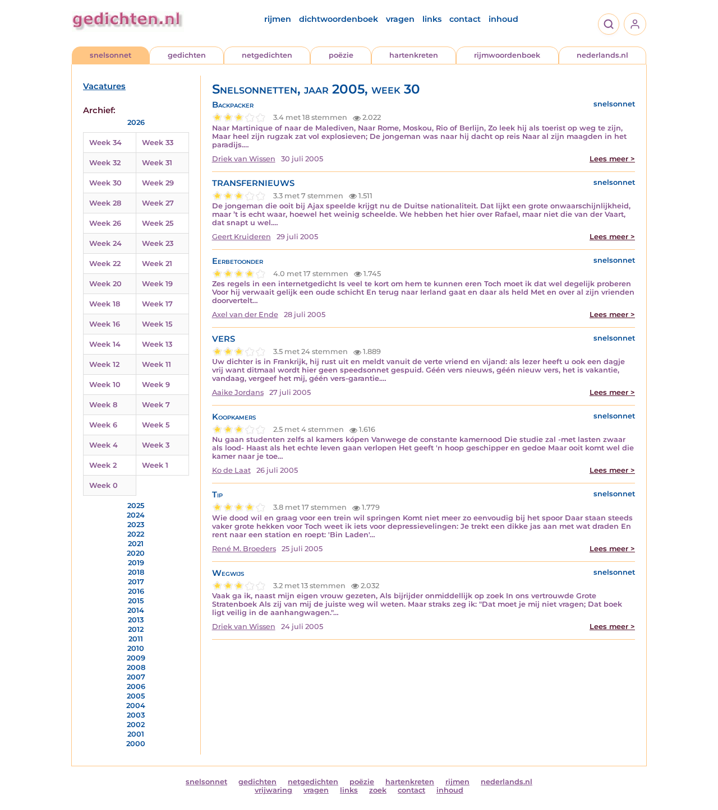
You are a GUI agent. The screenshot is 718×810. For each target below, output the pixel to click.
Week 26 (105, 223)
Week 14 (105, 344)
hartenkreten (413, 55)
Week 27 (158, 203)
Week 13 (157, 344)
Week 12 (104, 364)
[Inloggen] (635, 24)
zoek (377, 790)
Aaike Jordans (238, 392)
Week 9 (156, 384)
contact (465, 19)
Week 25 (157, 223)
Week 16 (104, 324)
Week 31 (157, 163)
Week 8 (103, 405)
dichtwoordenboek (338, 19)
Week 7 (156, 405)
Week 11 (156, 364)
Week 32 (105, 163)
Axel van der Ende (245, 314)
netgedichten (267, 55)
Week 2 (103, 465)
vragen (400, 19)
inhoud (503, 19)
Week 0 (103, 485)
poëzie (341, 55)
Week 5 (155, 425)
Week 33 (157, 142)
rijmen (277, 19)
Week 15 (157, 324)
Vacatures (104, 86)
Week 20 (105, 284)
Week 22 (105, 263)
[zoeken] (608, 24)
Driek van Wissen (243, 159)
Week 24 (105, 243)
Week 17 (157, 304)
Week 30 (105, 183)
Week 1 (155, 465)
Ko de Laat (231, 470)
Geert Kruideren (241, 236)
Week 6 (103, 425)
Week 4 (103, 445)
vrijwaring (273, 790)
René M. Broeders (244, 548)
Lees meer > (612, 159)
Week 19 (157, 284)
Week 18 (104, 304)
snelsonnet (110, 55)
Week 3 (155, 445)
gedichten (187, 55)
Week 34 (105, 142)
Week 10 (105, 384)
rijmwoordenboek (507, 55)
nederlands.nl (602, 55)
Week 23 (157, 243)
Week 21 (157, 263)
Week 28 (105, 203)
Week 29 (158, 183)
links (431, 19)
